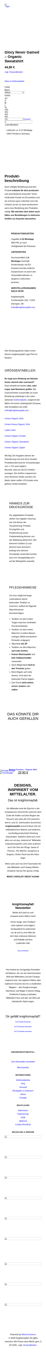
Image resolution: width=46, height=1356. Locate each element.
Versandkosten (30, 1345)
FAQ (23, 1084)
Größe (7, 95)
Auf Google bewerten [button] (23, 1022)
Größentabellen (23, 1080)
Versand (23, 1087)
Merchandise (23, 1067)
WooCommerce (29, 1334)
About (23, 1094)
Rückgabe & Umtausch (23, 1091)
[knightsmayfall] (7, 6)
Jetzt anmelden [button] (23, 951)
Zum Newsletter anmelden (23, 1062)
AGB (23, 1117)
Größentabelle (20, 400)
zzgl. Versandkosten (14, 72)
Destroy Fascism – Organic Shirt (23, 770)
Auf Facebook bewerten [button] (23, 1026)
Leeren (27, 119)
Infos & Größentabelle (14, 81)
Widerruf (23, 1121)
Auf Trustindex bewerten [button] (23, 1031)
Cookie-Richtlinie (23, 1124)
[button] (40, 6)
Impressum (23, 1110)
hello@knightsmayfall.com (23, 307)
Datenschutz (23, 1114)
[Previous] (37, 162)
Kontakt (23, 1098)
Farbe (7, 87)
